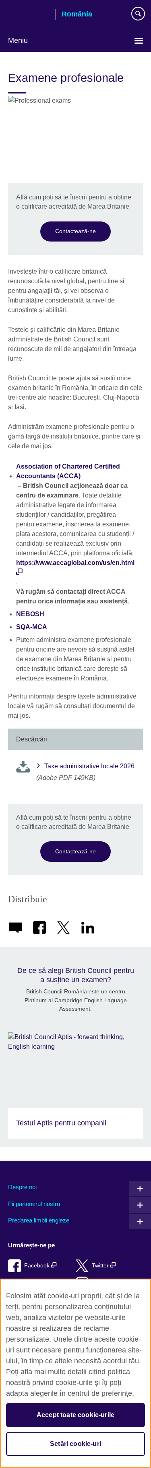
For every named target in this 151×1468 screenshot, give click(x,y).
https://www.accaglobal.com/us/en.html (75, 562)
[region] (75, 1373)
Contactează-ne (75, 231)
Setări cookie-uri (75, 1443)
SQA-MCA (31, 626)
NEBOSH (30, 614)
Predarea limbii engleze (38, 1220)
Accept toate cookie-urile (75, 1414)
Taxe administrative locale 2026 (89, 766)
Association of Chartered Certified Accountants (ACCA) (68, 471)
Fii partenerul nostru (34, 1203)
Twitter (101, 1266)
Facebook (37, 1266)
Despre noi (22, 1187)
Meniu (18, 41)
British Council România (28, 15)
